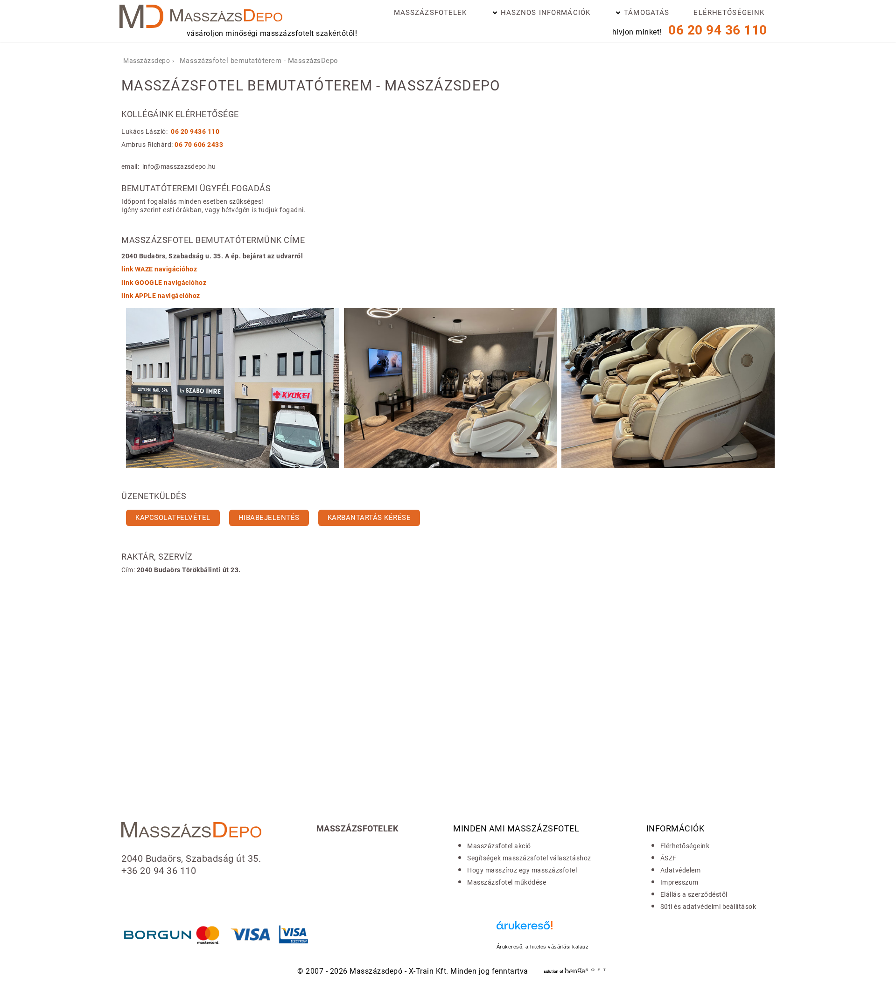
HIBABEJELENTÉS (269, 517)
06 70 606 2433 (199, 144)
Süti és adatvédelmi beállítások (708, 906)
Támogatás (646, 12)
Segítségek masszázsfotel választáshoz (529, 858)
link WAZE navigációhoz (159, 269)
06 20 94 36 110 (717, 30)
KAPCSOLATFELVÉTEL (172, 517)
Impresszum (679, 882)
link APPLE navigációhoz (160, 295)
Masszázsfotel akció (499, 846)
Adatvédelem (680, 870)
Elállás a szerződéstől (694, 894)
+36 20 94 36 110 (158, 870)
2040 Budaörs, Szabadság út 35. (191, 858)
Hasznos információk (545, 12)
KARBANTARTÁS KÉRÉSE (369, 517)
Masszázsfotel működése (506, 882)
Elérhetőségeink (728, 12)
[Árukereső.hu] (543, 930)
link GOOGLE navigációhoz (163, 282)
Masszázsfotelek (430, 12)
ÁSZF (668, 858)
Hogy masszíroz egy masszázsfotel (522, 870)
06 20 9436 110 (195, 131)
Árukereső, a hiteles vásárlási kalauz (543, 946)
